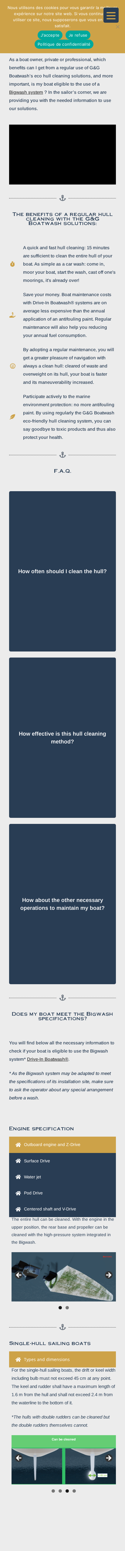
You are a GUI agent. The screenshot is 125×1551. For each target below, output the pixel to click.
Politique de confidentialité (64, 44)
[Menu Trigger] (111, 15)
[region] (64, 1276)
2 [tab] (67, 1307)
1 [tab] (60, 1307)
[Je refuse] (117, 27)
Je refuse (78, 35)
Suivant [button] (108, 1275)
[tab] (62, 1145)
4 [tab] (74, 1491)
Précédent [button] (19, 1275)
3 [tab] (67, 1491)
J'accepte (50, 35)
